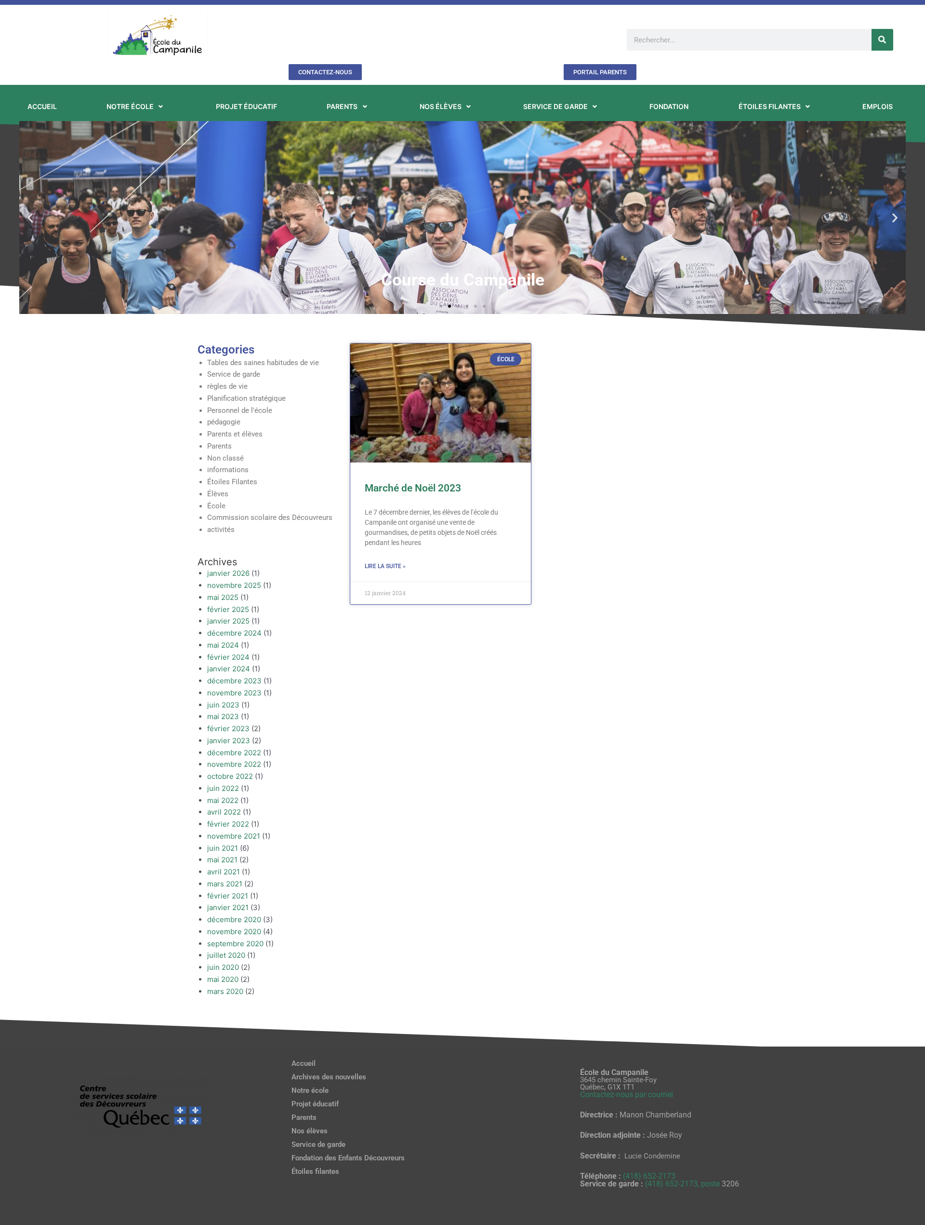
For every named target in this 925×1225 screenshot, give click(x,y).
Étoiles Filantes (232, 481)
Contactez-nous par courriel (626, 1094)
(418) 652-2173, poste (683, 1183)
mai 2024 (223, 645)
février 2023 (228, 728)
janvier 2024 (228, 668)
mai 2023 (223, 716)
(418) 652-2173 (649, 1176)
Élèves (217, 494)
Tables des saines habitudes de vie (263, 362)
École (216, 506)
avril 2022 (224, 812)
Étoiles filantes (315, 1171)
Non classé (225, 458)
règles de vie (227, 386)
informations (228, 469)
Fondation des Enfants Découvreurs (348, 1158)
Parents (219, 446)
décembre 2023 (234, 680)
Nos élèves (309, 1131)
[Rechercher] (882, 40)
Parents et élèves (235, 434)
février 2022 (228, 824)
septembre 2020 (235, 943)
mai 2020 (222, 979)
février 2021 (227, 895)
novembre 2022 (234, 764)
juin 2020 (223, 967)
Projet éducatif (315, 1104)
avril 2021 (223, 871)
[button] (30, 217)
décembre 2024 (234, 633)
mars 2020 (225, 991)
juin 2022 (223, 788)
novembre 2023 (234, 692)
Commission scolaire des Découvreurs (269, 517)
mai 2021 (222, 859)
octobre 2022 (230, 776)
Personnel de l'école (239, 410)
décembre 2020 (234, 919)
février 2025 (228, 609)
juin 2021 (222, 848)
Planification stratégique (246, 398)
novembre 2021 (233, 836)
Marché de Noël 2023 (413, 488)
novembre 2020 (234, 931)
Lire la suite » (385, 566)
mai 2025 (222, 597)
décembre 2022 (234, 752)
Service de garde (233, 374)
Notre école (310, 1090)
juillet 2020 (226, 955)
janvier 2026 (228, 573)
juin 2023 (223, 704)
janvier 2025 (228, 621)
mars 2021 (224, 883)
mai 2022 (222, 800)
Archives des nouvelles (328, 1077)
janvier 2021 (228, 907)
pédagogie (223, 422)
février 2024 (228, 657)
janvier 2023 (228, 740)
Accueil (303, 1063)
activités (221, 529)
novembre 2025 (234, 585)
